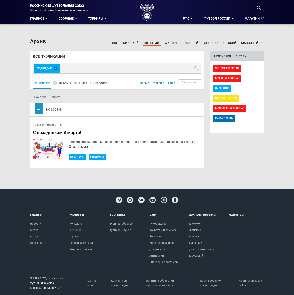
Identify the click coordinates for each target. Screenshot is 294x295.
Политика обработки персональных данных (161, 283)
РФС (186, 18)
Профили (101, 83)
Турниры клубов (120, 230)
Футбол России (217, 18)
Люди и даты (77, 157)
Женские (75, 230)
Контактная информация (119, 283)
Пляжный (190, 43)
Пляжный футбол (81, 242)
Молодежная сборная (229, 108)
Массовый (196, 255)
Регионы (155, 236)
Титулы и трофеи (81, 249)
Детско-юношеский (220, 43)
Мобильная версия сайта (251, 283)
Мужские (76, 223)
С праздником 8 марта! (57, 132)
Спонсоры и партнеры (163, 262)
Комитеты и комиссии (163, 230)
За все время (190, 82)
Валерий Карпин (226, 98)
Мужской (131, 43)
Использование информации (210, 283)
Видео (83, 83)
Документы (157, 249)
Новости (44, 83)
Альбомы (64, 83)
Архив (34, 236)
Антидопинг (157, 255)
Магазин (252, 18)
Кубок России (224, 118)
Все (115, 43)
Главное (37, 18)
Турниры (95, 18)
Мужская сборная (227, 78)
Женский (151, 43)
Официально (97, 157)
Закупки (236, 215)
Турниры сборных (121, 223)
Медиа (34, 230)
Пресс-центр (38, 242)
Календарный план (162, 242)
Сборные (66, 18)
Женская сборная (227, 68)
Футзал (171, 43)
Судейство (222, 88)
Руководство (158, 223)
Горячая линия (91, 283)
